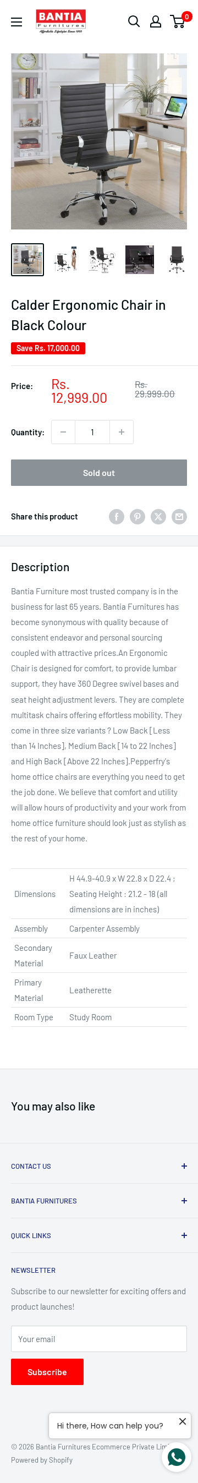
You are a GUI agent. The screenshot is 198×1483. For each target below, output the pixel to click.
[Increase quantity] (121, 432)
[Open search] (134, 21)
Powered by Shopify (42, 1459)
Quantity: (28, 432)
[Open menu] (16, 22)
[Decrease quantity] (63, 432)
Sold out (99, 472)
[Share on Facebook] (116, 516)
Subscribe (47, 1371)
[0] (178, 21)
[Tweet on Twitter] (158, 516)
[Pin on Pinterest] (137, 516)
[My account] (155, 21)
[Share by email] (179, 516)
